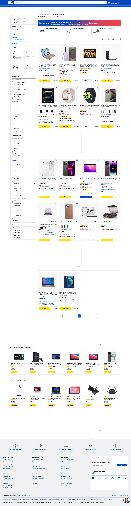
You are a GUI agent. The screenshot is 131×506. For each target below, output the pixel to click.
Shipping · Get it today (20, 21)
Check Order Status (7, 459)
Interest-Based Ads (25, 499)
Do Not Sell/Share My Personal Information (56, 499)
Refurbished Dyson (78, 28)
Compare (56, 80)
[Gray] (104, 111)
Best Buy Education (65, 468)
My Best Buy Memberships (38, 478)
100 (92, 316)
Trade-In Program (7, 470)
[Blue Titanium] (114, 111)
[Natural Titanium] (109, 111)
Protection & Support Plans (38, 468)
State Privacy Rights (34, 499)
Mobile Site (114, 495)
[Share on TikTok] (106, 478)
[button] (112, 2)
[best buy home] (10, 2)
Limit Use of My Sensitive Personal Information (76, 499)
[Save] (56, 46)
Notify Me (86, 197)
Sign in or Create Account (97, 457)
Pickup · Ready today (19, 18)
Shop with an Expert (36, 461)
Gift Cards (5, 473)
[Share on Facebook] (112, 478)
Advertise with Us (65, 461)
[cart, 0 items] (121, 3)
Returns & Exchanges (8, 464)
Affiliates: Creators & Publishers (68, 464)
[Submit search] (105, 2)
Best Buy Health (64, 466)
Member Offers (35, 483)
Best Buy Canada (124, 495)
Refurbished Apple (51, 28)
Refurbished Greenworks (107, 28)
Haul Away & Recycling (37, 470)
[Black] (67, 226)
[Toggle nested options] (34, 141)
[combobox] (114, 39)
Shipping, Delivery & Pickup (9, 461)
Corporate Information (66, 478)
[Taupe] (62, 226)
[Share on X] (125, 478)
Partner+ (63, 473)
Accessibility (5, 499)
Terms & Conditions (13, 499)
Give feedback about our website (22, 495)
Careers (63, 481)
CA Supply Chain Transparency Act (106, 499)
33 (83, 316)
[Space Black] (41, 111)
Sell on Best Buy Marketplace (67, 459)
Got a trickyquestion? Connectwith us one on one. (116, 500)
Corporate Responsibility (67, 483)
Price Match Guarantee (8, 466)
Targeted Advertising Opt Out (92, 499)
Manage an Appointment (38, 466)
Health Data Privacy (43, 499)
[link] (15, 366)
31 (75, 316)
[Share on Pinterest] (119, 478)
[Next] (57, 111)
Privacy (19, 499)
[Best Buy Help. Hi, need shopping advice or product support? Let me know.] (126, 500)
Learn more (98, 472)
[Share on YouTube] (93, 478)
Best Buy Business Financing (9, 487)
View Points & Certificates (38, 481)
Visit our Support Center (37, 459)
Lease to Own (6, 483)
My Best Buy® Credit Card (9, 478)
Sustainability (64, 485)
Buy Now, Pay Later (7, 485)
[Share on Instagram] (99, 478)
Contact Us (34, 473)
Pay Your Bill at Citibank (8, 481)
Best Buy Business (65, 470)
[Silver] (46, 111)
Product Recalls (6, 468)
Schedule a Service (36, 464)
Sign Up (122, 465)
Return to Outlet (94, 23)
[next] (120, 362)
